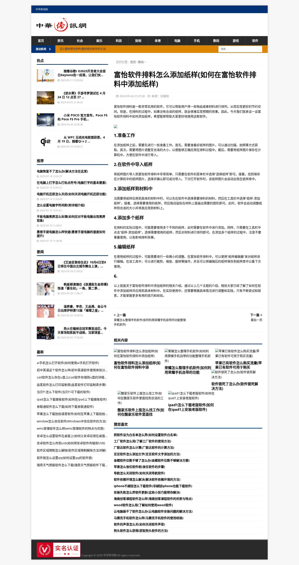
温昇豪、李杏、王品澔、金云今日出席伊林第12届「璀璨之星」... (82, 308)
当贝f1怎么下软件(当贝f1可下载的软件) (63, 392)
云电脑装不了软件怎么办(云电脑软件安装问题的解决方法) (153, 511)
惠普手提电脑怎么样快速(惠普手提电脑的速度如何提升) (71, 234)
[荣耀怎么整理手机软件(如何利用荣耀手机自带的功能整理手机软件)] (188, 356)
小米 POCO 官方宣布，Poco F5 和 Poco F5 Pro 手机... (82, 117)
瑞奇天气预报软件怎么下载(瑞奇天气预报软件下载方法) (74, 465)
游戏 (236, 40)
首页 (41, 40)
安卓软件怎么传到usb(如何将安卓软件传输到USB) (71, 443)
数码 (216, 40)
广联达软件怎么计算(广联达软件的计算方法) (144, 447)
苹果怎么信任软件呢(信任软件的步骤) (139, 467)
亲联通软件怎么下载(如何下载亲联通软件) (65, 406)
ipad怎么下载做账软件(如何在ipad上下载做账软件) (72, 399)
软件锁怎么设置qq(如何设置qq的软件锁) (64, 458)
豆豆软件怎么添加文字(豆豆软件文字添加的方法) (147, 454)
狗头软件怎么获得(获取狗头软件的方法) (141, 530)
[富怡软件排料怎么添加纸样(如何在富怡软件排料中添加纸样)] (137, 354)
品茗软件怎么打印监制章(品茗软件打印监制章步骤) (71, 385)
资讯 (60, 40)
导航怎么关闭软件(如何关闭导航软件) (139, 473)
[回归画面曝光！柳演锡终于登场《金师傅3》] (45, 289)
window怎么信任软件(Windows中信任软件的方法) (71, 421)
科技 (119, 40)
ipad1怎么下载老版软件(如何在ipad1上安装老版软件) (191, 407)
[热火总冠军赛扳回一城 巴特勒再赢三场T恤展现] (45, 333)
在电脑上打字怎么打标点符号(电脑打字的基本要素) (71, 182)
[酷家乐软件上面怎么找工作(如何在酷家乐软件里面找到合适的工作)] (141, 398)
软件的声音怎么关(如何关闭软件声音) (139, 524)
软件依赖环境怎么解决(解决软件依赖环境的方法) (147, 479)
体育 (158, 40)
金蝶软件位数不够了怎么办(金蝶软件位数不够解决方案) (152, 460)
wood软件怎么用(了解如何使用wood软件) (143, 505)
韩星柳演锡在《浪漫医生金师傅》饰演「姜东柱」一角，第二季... (83, 286)
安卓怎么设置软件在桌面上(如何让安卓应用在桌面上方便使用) (79, 436)
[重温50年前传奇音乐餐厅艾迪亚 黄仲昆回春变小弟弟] (45, 266)
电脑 (177, 40)
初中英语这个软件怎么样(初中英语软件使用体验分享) (73, 370)
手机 (197, 40)
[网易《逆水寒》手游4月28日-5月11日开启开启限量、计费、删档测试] (45, 97)
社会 (80, 40)
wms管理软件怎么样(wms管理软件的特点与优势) (70, 428)
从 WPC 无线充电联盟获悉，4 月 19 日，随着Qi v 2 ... (81, 139)
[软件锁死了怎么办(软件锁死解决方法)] (235, 375)
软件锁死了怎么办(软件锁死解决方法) (234, 386)
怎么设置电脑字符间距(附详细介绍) (61, 205)
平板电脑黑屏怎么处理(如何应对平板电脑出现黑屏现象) (71, 218)
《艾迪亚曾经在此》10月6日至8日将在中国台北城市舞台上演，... (82, 264)
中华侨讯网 (42, 9)
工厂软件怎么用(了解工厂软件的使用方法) (142, 441)
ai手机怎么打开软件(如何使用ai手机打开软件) (68, 363)
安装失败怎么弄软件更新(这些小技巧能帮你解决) (147, 492)
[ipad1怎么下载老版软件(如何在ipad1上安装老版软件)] (191, 396)
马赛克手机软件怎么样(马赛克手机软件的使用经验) (148, 518)
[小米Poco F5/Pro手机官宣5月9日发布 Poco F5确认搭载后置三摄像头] (45, 119)
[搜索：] (240, 49)
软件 (255, 40)
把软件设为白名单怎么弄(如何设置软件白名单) (145, 435)
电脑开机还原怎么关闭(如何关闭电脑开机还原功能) (71, 194)
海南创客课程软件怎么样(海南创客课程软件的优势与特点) (153, 499)
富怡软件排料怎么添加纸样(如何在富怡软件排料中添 (137, 365)
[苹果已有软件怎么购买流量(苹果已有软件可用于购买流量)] (238, 354)
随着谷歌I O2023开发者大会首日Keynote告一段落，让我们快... (82, 73)
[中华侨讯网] (61, 29)
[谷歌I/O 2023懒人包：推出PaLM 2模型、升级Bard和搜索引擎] (45, 75)
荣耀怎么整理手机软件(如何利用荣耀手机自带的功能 (188, 370)
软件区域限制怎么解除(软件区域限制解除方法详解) (71, 450)
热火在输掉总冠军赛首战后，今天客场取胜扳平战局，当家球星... (82, 330)
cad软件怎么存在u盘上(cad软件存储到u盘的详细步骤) (74, 377)
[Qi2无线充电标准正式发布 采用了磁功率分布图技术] (45, 142)
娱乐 (99, 40)
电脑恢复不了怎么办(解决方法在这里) (62, 171)
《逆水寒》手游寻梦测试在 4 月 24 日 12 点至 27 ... (82, 95)
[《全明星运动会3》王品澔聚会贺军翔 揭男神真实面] (45, 311)
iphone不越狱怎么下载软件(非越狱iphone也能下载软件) (153, 486)
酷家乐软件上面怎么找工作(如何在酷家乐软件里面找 (141, 412)
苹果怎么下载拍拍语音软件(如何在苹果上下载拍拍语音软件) (77, 414)
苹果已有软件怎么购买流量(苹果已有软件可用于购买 (238, 365)
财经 (138, 40)
